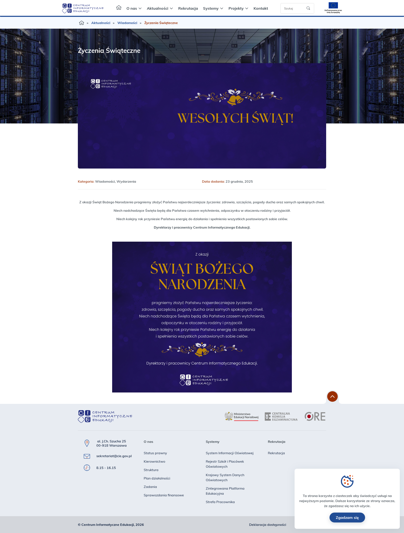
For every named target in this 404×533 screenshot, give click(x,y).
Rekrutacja (188, 8)
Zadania (150, 487)
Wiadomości (127, 23)
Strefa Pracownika (220, 502)
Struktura (151, 470)
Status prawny (155, 453)
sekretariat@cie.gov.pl (114, 456)
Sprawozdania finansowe (164, 495)
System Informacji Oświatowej (230, 453)
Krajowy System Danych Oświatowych (225, 477)
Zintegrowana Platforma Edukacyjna (225, 491)
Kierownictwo (154, 461)
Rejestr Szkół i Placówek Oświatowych (225, 464)
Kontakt (261, 8)
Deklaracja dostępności (267, 524)
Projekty (236, 8)
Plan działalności (157, 478)
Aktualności (157, 8)
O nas (131, 8)
